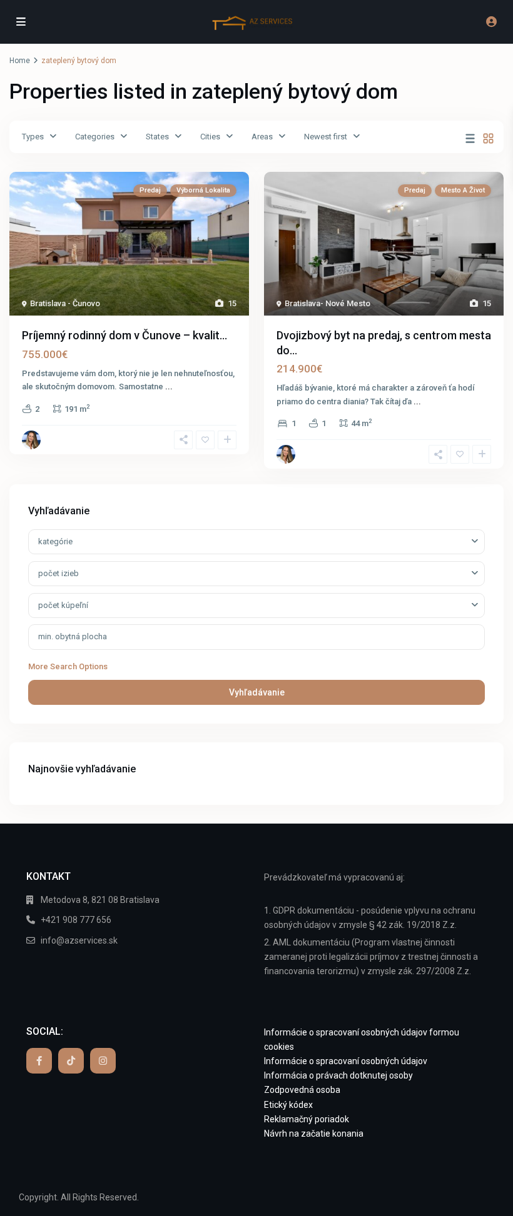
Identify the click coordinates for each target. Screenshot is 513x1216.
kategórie (55, 541)
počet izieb (58, 573)
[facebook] (39, 1061)
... (169, 386)
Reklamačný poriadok (306, 1119)
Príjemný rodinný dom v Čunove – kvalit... (124, 335)
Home (19, 60)
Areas (262, 136)
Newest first (325, 136)
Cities (210, 136)
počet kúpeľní (63, 605)
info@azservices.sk (79, 940)
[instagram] (103, 1061)
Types (33, 136)
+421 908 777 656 (76, 920)
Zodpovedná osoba (302, 1090)
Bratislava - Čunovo (65, 303)
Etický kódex (288, 1105)
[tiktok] (71, 1061)
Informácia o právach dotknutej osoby (338, 1075)
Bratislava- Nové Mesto (327, 303)
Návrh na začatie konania (313, 1134)
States (157, 136)
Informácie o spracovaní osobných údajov (345, 1061)
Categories (94, 136)
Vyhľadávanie (257, 692)
